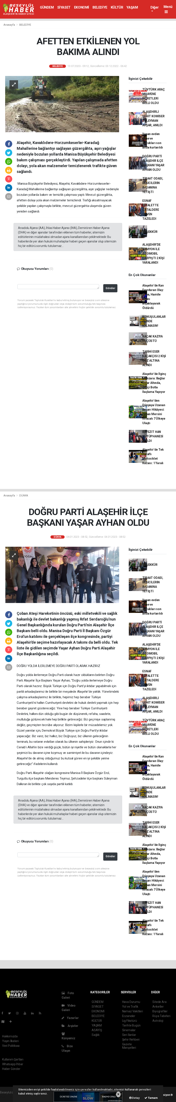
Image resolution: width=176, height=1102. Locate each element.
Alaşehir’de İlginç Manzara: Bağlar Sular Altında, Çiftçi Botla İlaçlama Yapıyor (154, 383)
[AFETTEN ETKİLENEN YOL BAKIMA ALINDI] (62, 103)
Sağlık (96, 1035)
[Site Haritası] (5, 1021)
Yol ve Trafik (130, 1006)
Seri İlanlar (129, 1035)
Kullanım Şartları (12, 1059)
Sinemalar (129, 1030)
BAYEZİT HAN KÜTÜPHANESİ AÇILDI (152, 436)
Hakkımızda (10, 1036)
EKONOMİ (81, 7)
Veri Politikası (11, 1045)
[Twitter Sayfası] (11, 1013)
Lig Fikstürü (129, 1020)
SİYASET (64, 7)
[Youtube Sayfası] (27, 1013)
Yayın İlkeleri (10, 1041)
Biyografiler (160, 1011)
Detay (136, 1097)
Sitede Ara (159, 1002)
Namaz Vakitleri (132, 1011)
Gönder (110, 288)
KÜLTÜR (117, 7)
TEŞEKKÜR (149, 231)
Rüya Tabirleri (161, 1016)
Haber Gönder (11, 1069)
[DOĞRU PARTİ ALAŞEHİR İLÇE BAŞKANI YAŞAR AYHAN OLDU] (62, 574)
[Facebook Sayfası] (4, 1013)
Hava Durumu (131, 1002)
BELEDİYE (100, 7)
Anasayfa (9, 24)
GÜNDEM (47, 7)
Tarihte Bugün (131, 1025)
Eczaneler (128, 1016)
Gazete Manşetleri (129, 1046)
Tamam (152, 1097)
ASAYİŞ (97, 1030)
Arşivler (72, 1026)
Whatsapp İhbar (12, 1064)
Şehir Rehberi (131, 1039)
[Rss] (42, 1013)
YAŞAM (132, 7)
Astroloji (157, 1020)
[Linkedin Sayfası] (34, 1013)
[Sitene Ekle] (12, 1021)
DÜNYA (23, 495)
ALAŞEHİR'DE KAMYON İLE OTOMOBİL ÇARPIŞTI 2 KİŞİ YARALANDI (153, 253)
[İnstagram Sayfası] (19, 1013)
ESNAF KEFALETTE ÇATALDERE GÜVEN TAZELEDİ (150, 209)
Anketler (158, 1006)
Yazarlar (72, 1018)
